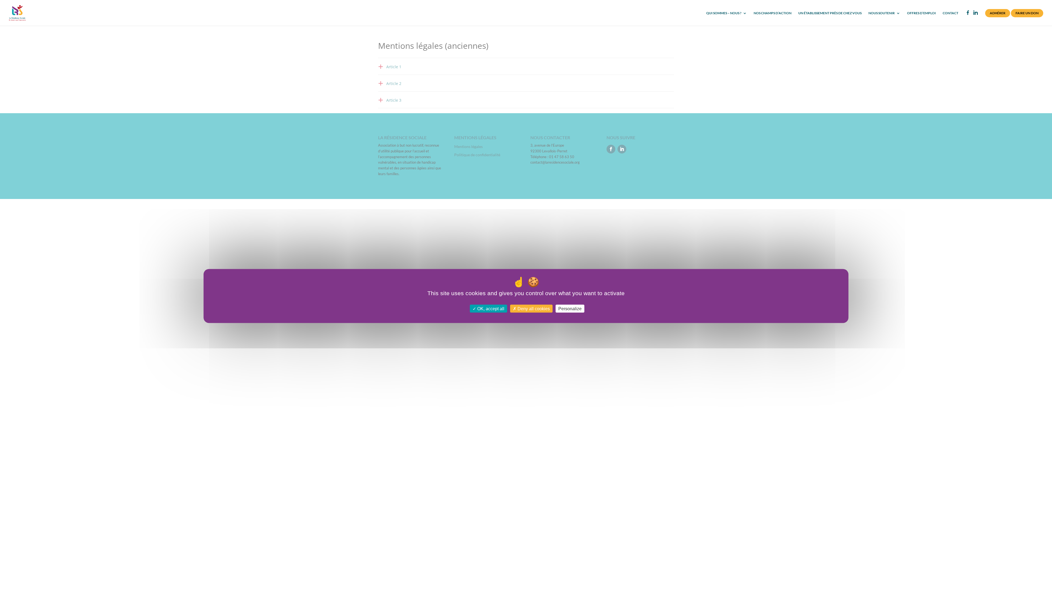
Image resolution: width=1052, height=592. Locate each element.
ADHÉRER (997, 13)
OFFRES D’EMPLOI (921, 13)
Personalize (570, 308)
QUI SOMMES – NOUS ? (723, 13)
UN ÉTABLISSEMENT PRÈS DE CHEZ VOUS (830, 13)
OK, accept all (490, 308)
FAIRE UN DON (1027, 13)
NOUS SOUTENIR (881, 13)
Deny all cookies (533, 308)
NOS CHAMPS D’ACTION (772, 13)
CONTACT (950, 13)
